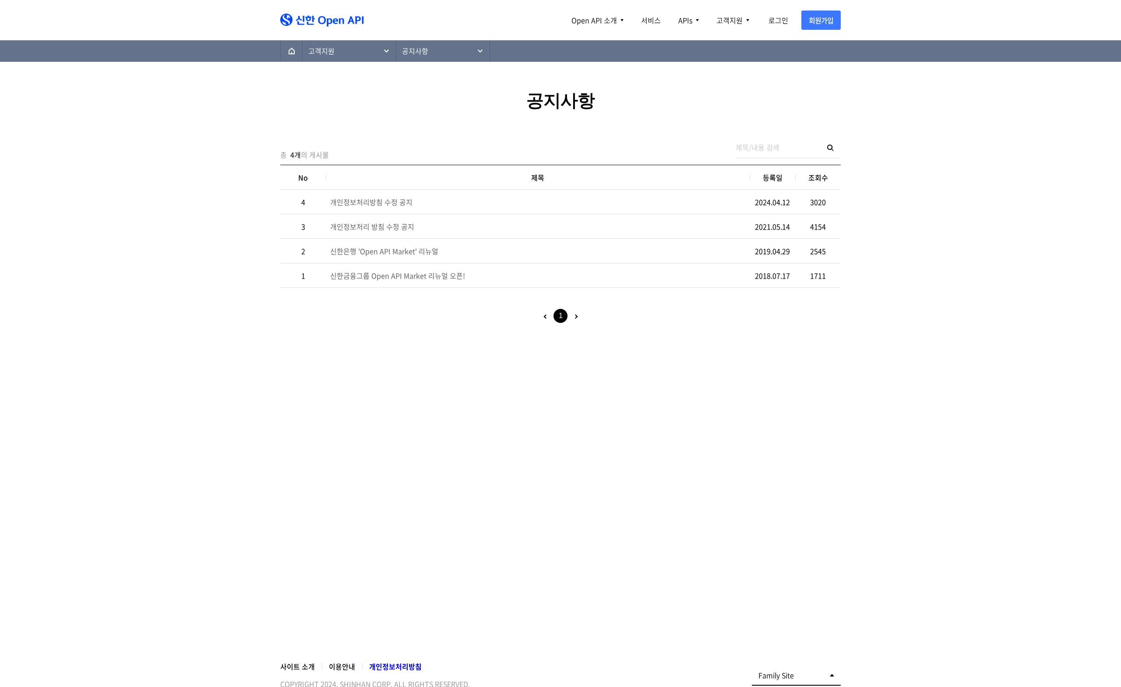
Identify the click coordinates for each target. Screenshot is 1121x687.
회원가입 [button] (821, 20)
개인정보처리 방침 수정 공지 (372, 226)
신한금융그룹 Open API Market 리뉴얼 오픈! (397, 275)
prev (546, 317)
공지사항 (415, 51)
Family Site (776, 675)
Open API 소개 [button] (594, 20)
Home (291, 51)
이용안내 (342, 666)
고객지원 (321, 51)
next (575, 317)
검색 (830, 147)
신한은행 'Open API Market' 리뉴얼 (384, 251)
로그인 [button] (778, 20)
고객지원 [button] (729, 20)
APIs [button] (685, 20)
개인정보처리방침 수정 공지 (371, 202)
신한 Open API (303, 19)
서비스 (651, 20)
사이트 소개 (297, 666)
